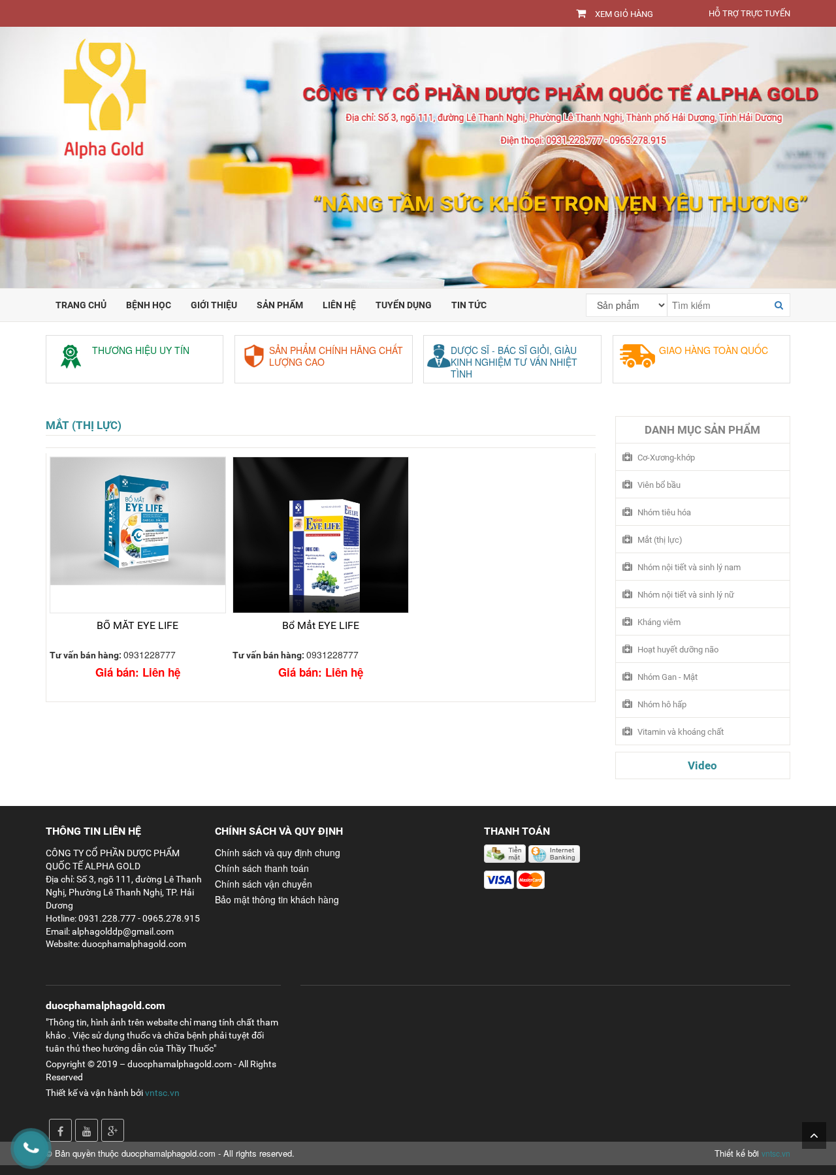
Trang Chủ (81, 305)
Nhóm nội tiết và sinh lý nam (689, 567)
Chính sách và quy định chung (277, 852)
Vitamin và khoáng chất (680, 732)
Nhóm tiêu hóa (664, 512)
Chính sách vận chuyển (263, 883)
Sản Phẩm (280, 305)
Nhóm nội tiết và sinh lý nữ (685, 595)
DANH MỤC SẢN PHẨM (702, 429)
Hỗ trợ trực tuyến (749, 13)
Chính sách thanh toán (262, 868)
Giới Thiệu (214, 305)
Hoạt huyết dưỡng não (677, 649)
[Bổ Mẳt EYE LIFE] (321, 535)
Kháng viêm (659, 622)
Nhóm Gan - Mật (667, 677)
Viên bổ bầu (659, 485)
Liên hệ (339, 305)
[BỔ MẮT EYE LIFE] (138, 535)
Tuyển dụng (404, 305)
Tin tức (469, 305)
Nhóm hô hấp (661, 704)
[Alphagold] (418, 156)
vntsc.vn (162, 1092)
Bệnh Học (148, 305)
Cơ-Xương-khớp (666, 457)
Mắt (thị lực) (83, 425)
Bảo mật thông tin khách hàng (277, 899)
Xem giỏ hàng (624, 14)
